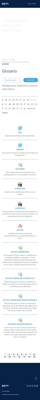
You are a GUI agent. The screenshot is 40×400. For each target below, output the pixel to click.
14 (30, 357)
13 (25, 357)
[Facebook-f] (27, 386)
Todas (5, 113)
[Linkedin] (37, 386)
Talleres (32, 4)
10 (10, 357)
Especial (31, 108)
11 (15, 357)
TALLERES (12, 59)
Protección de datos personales (10, 394)
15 (35, 357)
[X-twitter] (32, 386)
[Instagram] (30, 386)
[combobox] (12, 80)
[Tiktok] (35, 386)
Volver (4, 59)
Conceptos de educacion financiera (16, 62)
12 (20, 357)
